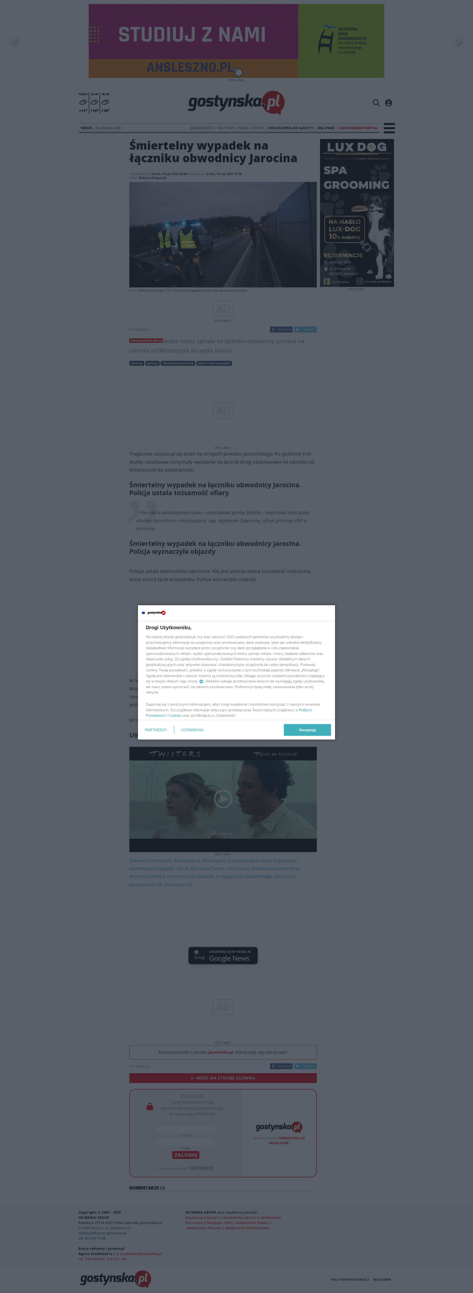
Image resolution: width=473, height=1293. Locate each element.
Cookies (175, 715)
